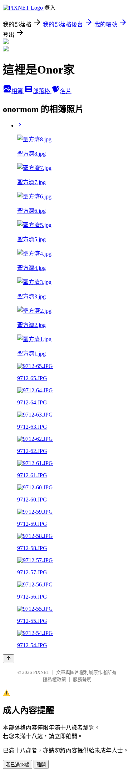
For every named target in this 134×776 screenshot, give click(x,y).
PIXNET (41, 672)
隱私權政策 (54, 679)
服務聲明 (82, 679)
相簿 (17, 91)
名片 (65, 91)
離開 (41, 764)
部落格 (42, 91)
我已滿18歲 (17, 764)
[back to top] (8, 658)
